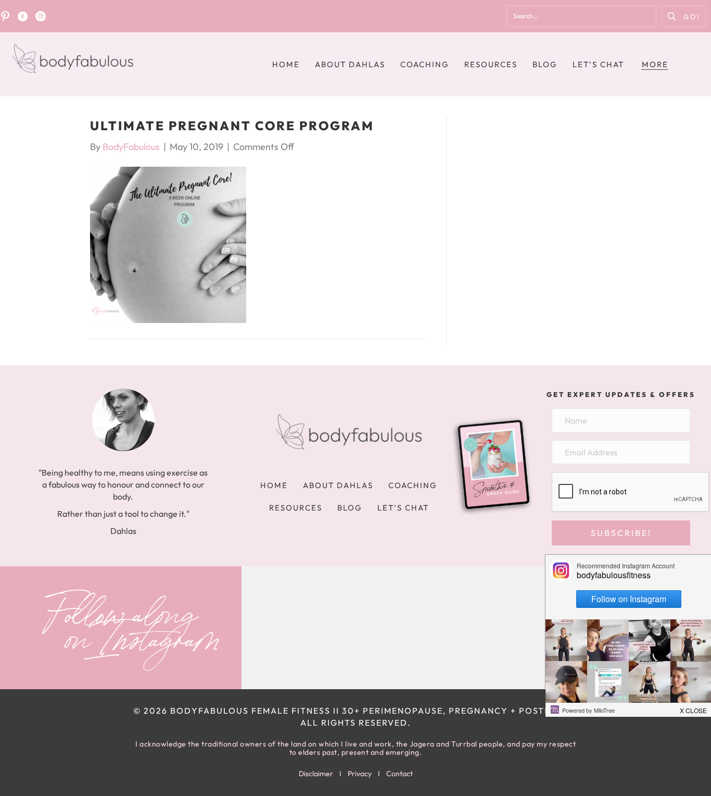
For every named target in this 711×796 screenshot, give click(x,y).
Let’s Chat (598, 64)
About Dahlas (350, 64)
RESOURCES (490, 64)
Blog (544, 64)
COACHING (424, 64)
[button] (684, 16)
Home (286, 64)
